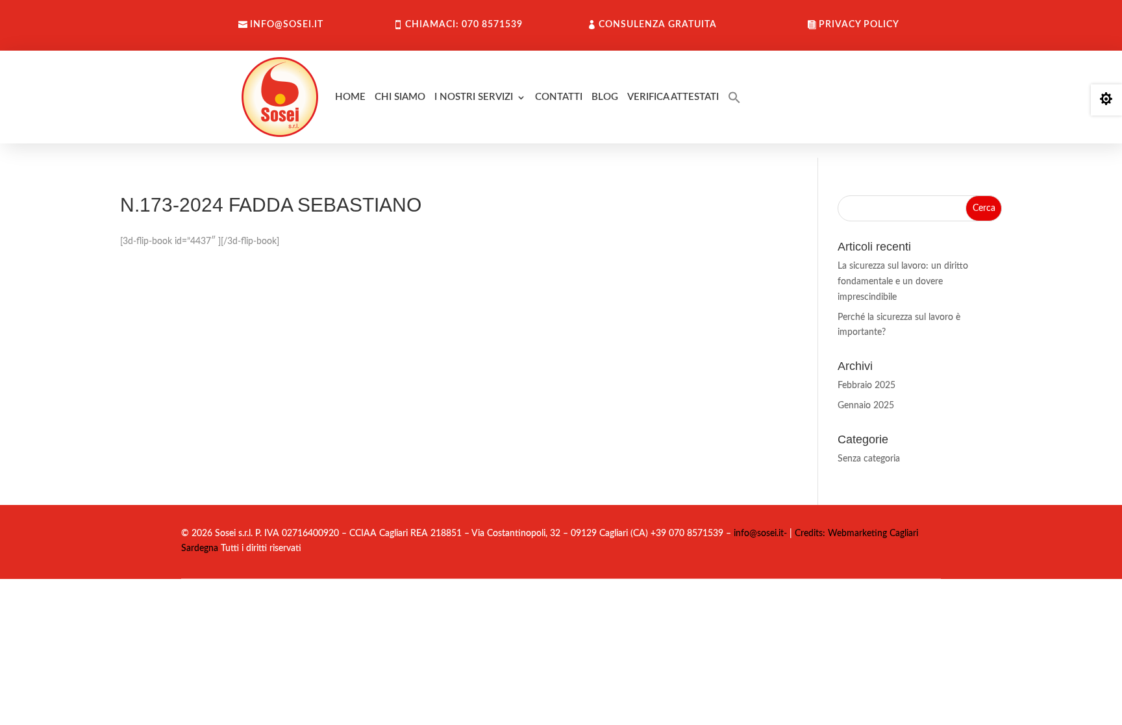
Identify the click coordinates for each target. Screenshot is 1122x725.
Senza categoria (869, 458)
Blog (605, 97)
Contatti (558, 97)
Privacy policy (859, 24)
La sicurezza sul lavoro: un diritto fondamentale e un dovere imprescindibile (903, 282)
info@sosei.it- (760, 533)
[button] (734, 97)
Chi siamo (400, 97)
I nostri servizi (473, 97)
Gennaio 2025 (866, 405)
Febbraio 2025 (866, 385)
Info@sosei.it (286, 24)
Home (350, 97)
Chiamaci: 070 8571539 (464, 24)
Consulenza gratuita (658, 24)
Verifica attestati (673, 97)
